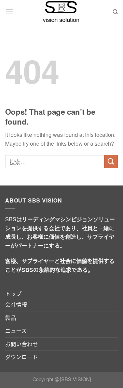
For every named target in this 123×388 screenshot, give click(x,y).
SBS (10, 219)
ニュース (16, 331)
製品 (10, 318)
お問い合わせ (21, 344)
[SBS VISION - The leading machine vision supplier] (61, 12)
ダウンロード (21, 357)
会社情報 (16, 304)
